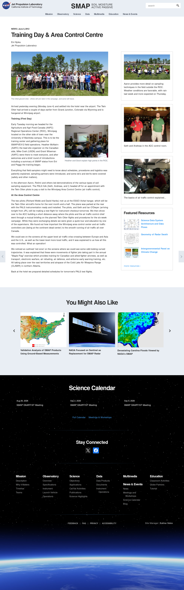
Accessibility (109, 523)
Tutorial (153, 488)
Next (170, 330)
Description (21, 480)
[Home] (92, 6)
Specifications (49, 484)
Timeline (20, 488)
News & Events (133, 484)
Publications (75, 492)
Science (75, 476)
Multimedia (130, 476)
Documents (101, 484)
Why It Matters (22, 484)
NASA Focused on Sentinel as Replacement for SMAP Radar (85, 351)
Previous (14, 330)
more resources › (132, 265)
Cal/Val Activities (78, 488)
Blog (125, 503)
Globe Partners (157, 484)
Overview (47, 480)
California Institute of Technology (26, 8)
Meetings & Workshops (100, 417)
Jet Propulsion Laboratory (26, 4)
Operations (48, 496)
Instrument (48, 488)
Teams (19, 492)
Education (156, 476)
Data (99, 476)
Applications (75, 484)
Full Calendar (79, 417)
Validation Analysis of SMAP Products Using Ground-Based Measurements (40, 351)
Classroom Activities (159, 480)
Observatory (50, 476)
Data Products (103, 480)
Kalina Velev (166, 523)
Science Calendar (131, 499)
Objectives (75, 480)
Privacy (94, 523)
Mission (21, 476)
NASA (6, 6)
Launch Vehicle (50, 492)
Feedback (73, 523)
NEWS (14, 28)
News (125, 488)
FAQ (84, 523)
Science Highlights (78, 496)
